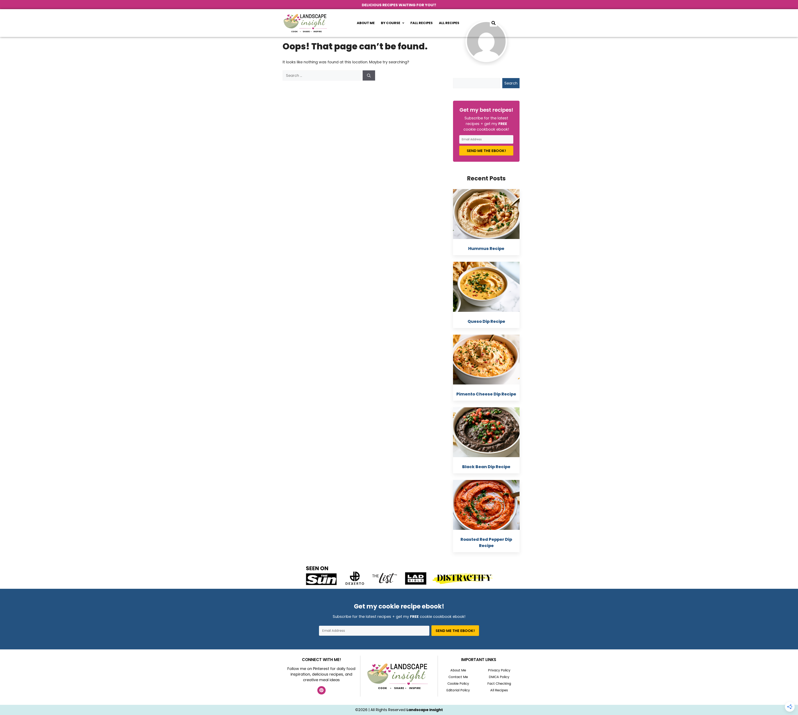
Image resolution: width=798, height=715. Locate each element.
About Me (366, 23)
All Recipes (449, 23)
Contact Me (458, 677)
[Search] (369, 75)
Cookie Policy (458, 683)
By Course (390, 23)
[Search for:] (323, 75)
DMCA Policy (499, 677)
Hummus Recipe (486, 248)
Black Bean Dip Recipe (486, 467)
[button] (392, 23)
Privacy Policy (499, 670)
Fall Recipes (421, 23)
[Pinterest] (321, 690)
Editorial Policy (458, 690)
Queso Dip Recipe (486, 321)
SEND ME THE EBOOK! (486, 150)
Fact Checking (499, 683)
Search (510, 83)
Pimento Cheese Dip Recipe (486, 394)
